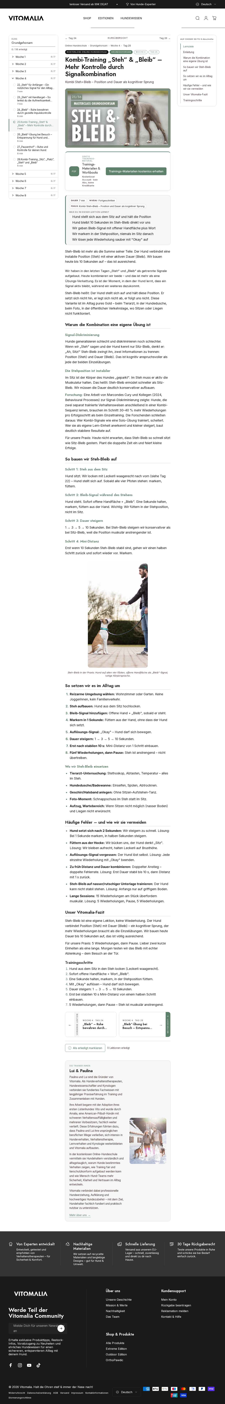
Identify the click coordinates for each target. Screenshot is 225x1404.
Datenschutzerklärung (39, 1393)
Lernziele (188, 46)
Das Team (112, 1316)
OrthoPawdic (114, 1360)
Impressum (77, 1393)
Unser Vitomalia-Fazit (195, 94)
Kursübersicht (118, 38)
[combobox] (206, 4)
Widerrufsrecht (17, 1393)
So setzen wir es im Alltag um (197, 78)
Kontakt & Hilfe (171, 1316)
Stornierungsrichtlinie (20, 1397)
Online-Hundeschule (76, 45)
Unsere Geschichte (119, 1299)
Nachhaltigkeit (115, 1311)
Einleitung (188, 52)
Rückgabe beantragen (176, 1305)
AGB (55, 1393)
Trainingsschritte (192, 100)
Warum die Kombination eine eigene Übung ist (196, 59)
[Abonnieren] (61, 1328)
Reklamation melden (174, 1311)
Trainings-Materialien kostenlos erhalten (136, 171)
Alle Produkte (115, 1343)
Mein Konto (169, 1299)
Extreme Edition (116, 1348)
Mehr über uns (80, 1215)
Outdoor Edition (116, 1354)
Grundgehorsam (98, 45)
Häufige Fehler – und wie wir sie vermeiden (197, 87)
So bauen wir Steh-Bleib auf (197, 69)
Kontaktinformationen (96, 1393)
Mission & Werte (117, 1305)
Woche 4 (115, 45)
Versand (64, 1393)
